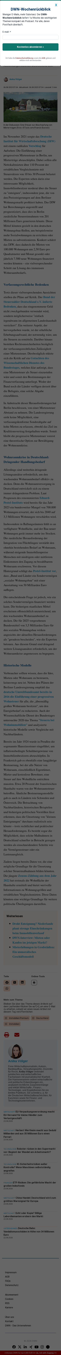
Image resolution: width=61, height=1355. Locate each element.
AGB (43, 58)
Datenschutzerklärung (24, 58)
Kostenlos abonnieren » (30, 47)
